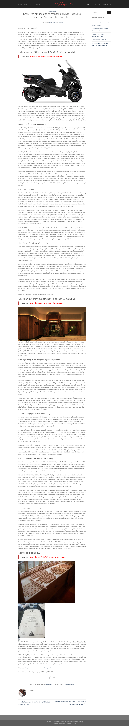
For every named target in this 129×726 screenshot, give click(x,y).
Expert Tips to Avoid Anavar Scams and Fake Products (100, 44)
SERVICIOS (88, 4)
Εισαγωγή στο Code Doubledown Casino (98, 35)
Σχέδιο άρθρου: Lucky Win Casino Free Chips (100, 30)
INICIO (20, 4)
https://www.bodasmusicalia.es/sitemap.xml (37, 668)
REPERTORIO (96, 4)
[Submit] (109, 12)
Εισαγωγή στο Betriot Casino (100, 40)
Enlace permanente (69, 684)
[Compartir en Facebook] (50, 678)
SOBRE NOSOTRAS (29, 4)
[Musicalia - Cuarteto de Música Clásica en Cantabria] (64, 4)
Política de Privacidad (59, 723)
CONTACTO (39, 4)
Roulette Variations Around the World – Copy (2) (101, 24)
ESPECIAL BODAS (106, 4)
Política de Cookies (71, 723)
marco (61, 22)
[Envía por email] (54, 678)
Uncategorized (52, 11)
